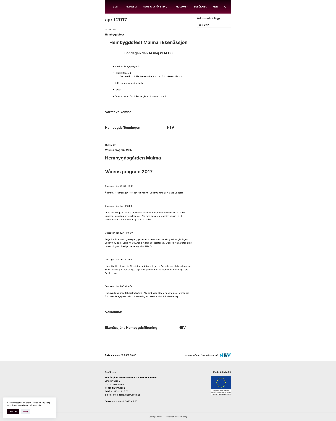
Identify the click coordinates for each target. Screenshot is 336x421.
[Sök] (225, 7)
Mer (215, 6)
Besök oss (200, 6)
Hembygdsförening (155, 6)
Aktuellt (131, 6)
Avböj (25, 411)
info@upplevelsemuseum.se (126, 394)
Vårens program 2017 (119, 150)
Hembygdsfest (114, 34)
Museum (181, 6)
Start (116, 6)
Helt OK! (13, 411)
